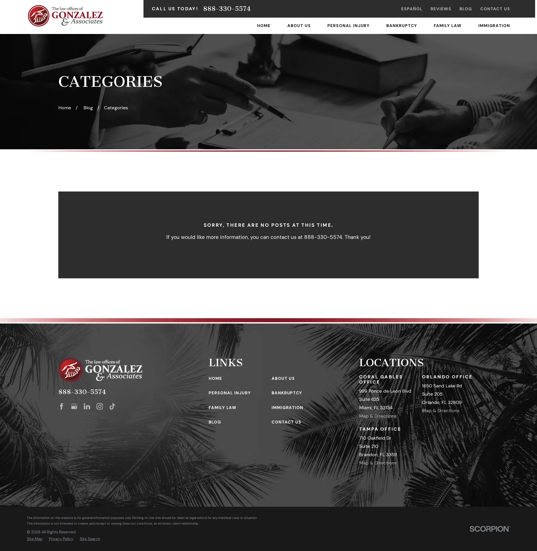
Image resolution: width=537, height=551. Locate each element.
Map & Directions (378, 416)
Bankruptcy (287, 393)
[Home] (65, 16)
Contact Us (495, 9)
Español (411, 9)
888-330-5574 (227, 9)
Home (215, 378)
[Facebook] (61, 406)
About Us (283, 378)
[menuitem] (34, 539)
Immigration (287, 407)
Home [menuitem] (264, 25)
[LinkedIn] (87, 406)
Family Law (223, 407)
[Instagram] (99, 406)
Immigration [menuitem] (494, 25)
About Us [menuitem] (299, 25)
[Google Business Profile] (74, 406)
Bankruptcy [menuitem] (401, 25)
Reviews (441, 9)
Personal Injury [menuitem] (348, 25)
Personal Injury (230, 393)
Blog (466, 9)
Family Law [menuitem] (448, 25)
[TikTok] (112, 406)
